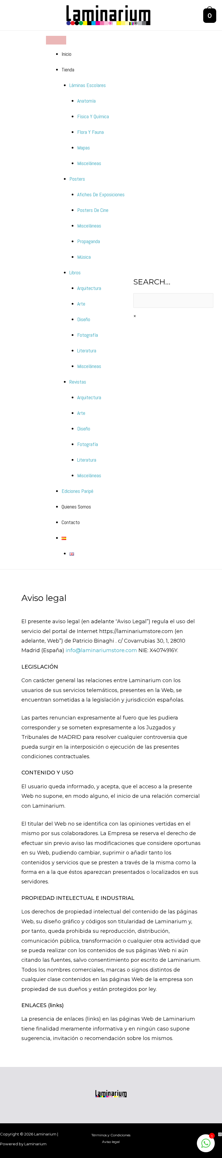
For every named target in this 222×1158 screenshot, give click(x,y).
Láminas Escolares (87, 85)
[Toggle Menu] (56, 40)
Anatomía (86, 100)
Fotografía (87, 335)
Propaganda (88, 241)
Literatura (86, 350)
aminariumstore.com (109, 650)
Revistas (77, 381)
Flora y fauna (90, 132)
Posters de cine (92, 210)
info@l (74, 650)
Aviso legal (111, 1141)
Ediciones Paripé (77, 491)
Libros (75, 272)
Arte (81, 303)
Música (84, 257)
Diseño (83, 319)
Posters (77, 178)
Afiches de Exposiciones (101, 194)
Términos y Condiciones (110, 1135)
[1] (205, 1146)
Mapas (83, 147)
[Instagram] (220, 1134)
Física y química (93, 116)
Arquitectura (89, 288)
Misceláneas (89, 163)
